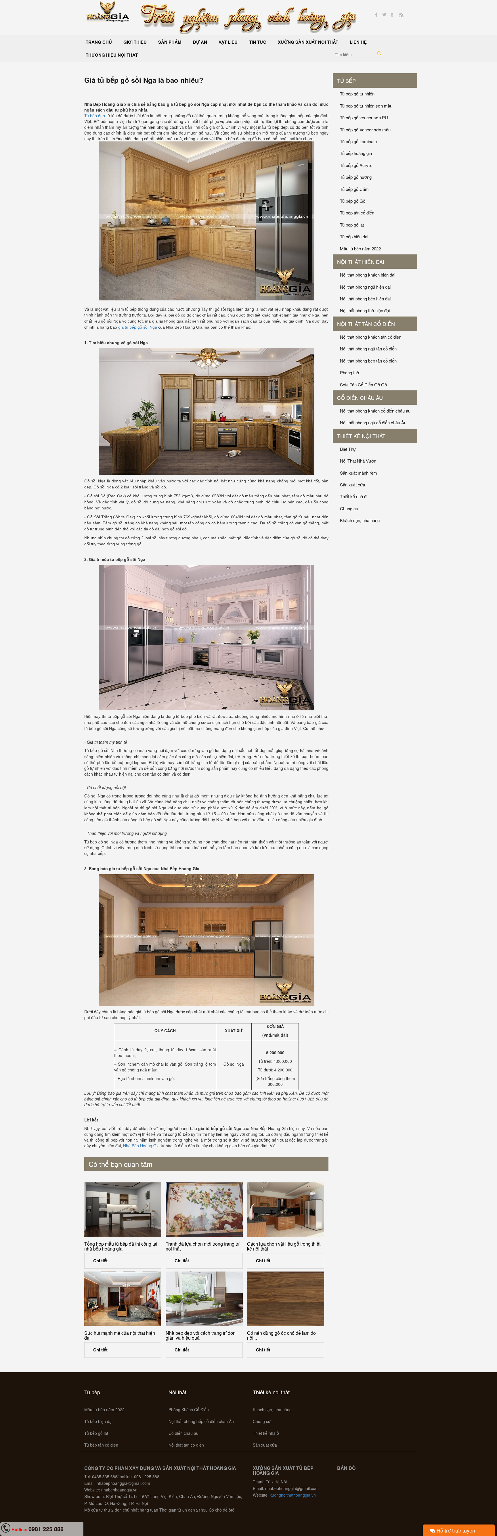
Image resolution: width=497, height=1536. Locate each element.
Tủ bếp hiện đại (354, 236)
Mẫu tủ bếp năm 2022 (360, 249)
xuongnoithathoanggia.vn (293, 1495)
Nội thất (177, 1392)
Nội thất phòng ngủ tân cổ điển (368, 349)
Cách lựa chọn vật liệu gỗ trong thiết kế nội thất (283, 1246)
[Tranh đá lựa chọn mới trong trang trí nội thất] (204, 1209)
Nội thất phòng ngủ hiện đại (365, 287)
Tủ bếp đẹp (94, 115)
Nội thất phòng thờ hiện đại (365, 310)
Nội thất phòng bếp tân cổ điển (368, 361)
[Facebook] (376, 14)
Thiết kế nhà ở (353, 496)
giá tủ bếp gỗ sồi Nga (137, 327)
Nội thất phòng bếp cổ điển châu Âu (201, 1421)
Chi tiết (100, 1260)
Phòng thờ (349, 372)
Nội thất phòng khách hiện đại (367, 275)
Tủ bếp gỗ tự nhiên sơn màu (366, 106)
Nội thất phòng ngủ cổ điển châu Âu (373, 422)
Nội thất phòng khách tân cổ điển (370, 337)
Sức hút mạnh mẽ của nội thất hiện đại (119, 1335)
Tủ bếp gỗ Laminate (358, 141)
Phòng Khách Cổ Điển (189, 1409)
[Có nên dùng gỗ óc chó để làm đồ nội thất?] (285, 1299)
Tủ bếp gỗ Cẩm (354, 189)
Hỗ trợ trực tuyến (455, 1530)
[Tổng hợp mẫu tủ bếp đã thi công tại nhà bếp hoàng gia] (122, 1209)
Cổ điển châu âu (360, 397)
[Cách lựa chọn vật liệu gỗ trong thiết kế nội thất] (285, 1209)
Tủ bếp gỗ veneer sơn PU (364, 117)
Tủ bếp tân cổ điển (357, 213)
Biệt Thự (348, 449)
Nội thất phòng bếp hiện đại (365, 299)
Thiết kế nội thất (361, 436)
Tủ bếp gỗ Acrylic (356, 165)
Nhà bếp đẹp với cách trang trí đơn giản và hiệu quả (201, 1335)
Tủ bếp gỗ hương (356, 177)
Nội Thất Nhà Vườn (358, 461)
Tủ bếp (346, 80)
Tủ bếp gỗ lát (352, 225)
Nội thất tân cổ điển (366, 323)
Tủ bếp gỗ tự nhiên (357, 94)
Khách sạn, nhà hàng (360, 520)
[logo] (108, 11)
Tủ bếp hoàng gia (356, 153)
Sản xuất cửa (352, 485)
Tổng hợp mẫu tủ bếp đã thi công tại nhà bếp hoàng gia (120, 1246)
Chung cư (349, 508)
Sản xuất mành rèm (358, 473)
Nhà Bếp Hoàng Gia (141, 1145)
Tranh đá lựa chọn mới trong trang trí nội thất (202, 1246)
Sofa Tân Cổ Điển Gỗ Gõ (363, 384)
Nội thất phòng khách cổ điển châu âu (375, 411)
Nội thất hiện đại (360, 261)
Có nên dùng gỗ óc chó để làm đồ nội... (281, 1335)
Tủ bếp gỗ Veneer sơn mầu (365, 129)
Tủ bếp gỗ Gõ (352, 201)
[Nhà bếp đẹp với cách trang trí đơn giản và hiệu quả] (204, 1299)
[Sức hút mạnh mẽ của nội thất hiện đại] (122, 1299)
